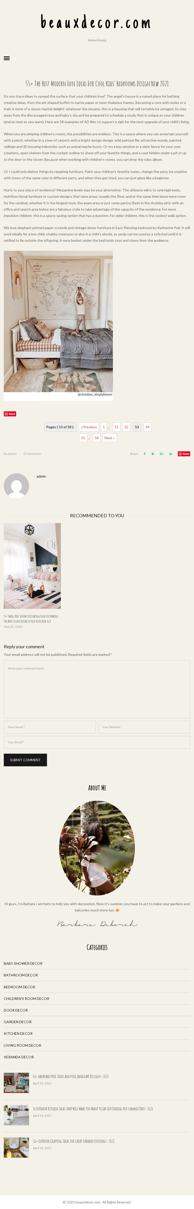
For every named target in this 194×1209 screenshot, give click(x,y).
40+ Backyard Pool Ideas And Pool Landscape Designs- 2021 (71, 1076)
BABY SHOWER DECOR (23, 963)
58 (97, 438)
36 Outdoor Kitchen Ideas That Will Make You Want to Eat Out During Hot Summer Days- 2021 (93, 1108)
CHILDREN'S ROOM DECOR (26, 998)
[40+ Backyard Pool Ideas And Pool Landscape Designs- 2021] (16, 1083)
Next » (110, 438)
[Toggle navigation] (7, 58)
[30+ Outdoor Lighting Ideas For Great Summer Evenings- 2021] (16, 1147)
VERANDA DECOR (19, 1057)
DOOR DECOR (16, 1010)
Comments (32, 454)
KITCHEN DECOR (18, 1033)
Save (186, 454)
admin (10, 454)
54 (148, 427)
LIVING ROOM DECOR (22, 1045)
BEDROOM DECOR (19, 987)
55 (83, 438)
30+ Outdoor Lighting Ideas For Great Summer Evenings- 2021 (73, 1141)
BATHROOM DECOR (21, 975)
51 (116, 427)
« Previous (89, 427)
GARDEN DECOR (18, 1022)
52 (126, 427)
